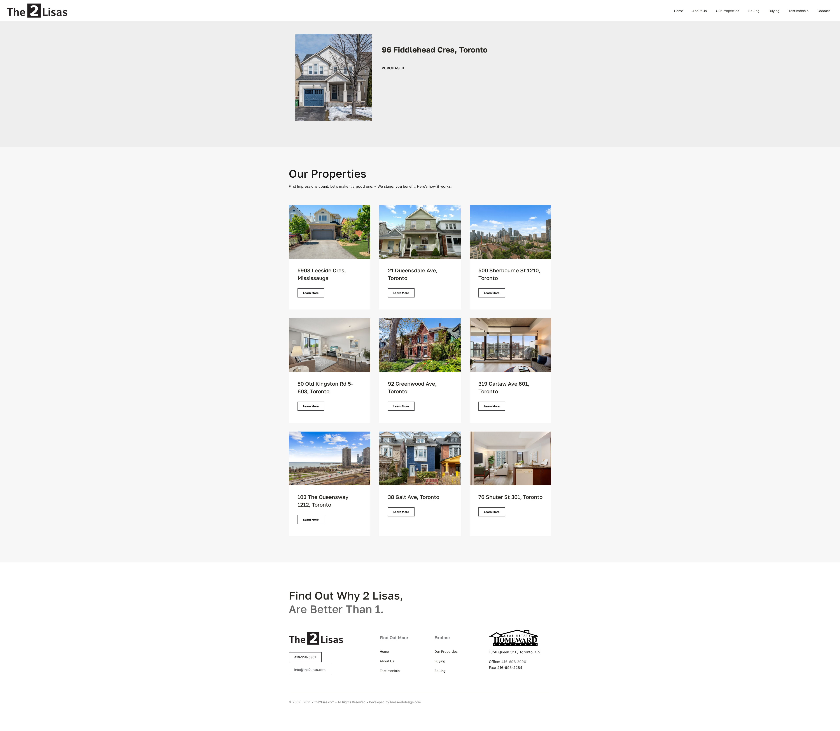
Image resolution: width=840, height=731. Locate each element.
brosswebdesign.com (405, 702)
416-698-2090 (513, 661)
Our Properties (327, 173)
